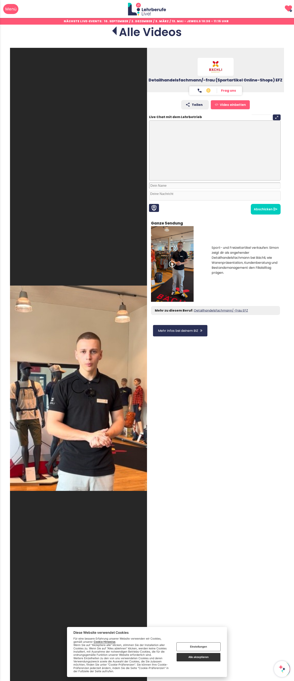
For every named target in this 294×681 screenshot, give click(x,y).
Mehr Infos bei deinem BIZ (178, 330)
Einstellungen (198, 646)
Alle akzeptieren (198, 657)
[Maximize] (277, 117)
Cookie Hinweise (104, 641)
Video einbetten (233, 104)
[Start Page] (147, 9)
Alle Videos (150, 32)
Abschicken (263, 209)
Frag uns (228, 90)
